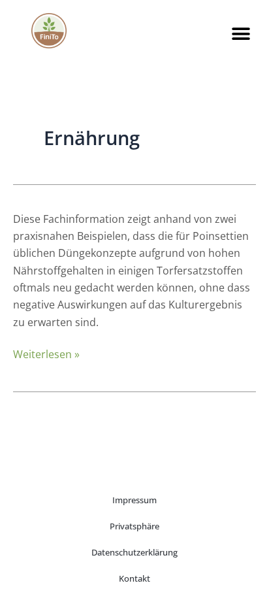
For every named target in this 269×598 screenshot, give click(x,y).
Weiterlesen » (46, 354)
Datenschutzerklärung (134, 552)
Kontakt (134, 578)
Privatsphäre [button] (134, 526)
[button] (241, 33)
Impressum (134, 500)
